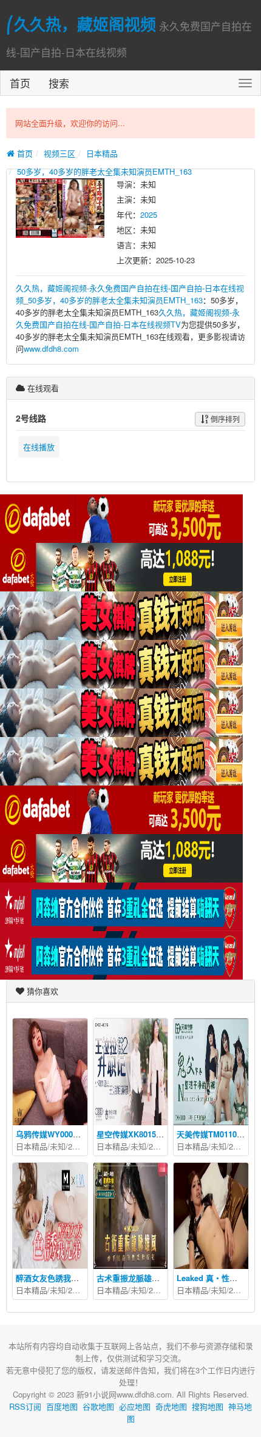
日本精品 (102, 153)
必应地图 (135, 1406)
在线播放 (39, 447)
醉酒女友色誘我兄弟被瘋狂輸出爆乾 (79, 1278)
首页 (20, 82)
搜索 (59, 82)
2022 (76, 1146)
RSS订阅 (25, 1406)
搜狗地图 (207, 1406)
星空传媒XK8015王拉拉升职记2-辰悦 (161, 1134)
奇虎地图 (171, 1406)
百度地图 (62, 1406)
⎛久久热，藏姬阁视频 (81, 24)
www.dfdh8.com (51, 348)
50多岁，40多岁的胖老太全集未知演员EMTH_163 (104, 171)
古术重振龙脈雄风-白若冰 (141, 1278)
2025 (148, 214)
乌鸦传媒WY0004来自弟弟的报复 (74, 1134)
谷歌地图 (98, 1406)
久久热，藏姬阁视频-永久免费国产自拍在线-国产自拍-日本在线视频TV (128, 318)
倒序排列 (224, 419)
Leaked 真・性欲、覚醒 (219, 1278)
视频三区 (59, 153)
